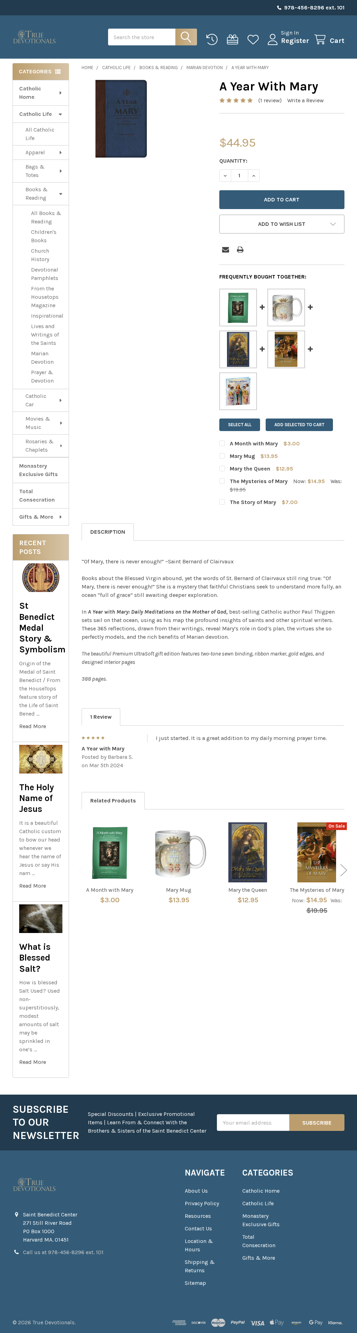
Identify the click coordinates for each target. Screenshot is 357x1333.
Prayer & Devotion (42, 376)
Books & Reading (36, 193)
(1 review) (270, 100)
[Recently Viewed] (213, 39)
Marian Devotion (42, 357)
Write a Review (305, 100)
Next (344, 870)
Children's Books (43, 236)
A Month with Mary (254, 443)
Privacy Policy (202, 1203)
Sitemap (195, 1283)
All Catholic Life (39, 133)
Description (107, 531)
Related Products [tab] (113, 800)
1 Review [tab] (101, 716)
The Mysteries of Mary (259, 481)
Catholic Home (30, 92)
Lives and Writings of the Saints (45, 334)
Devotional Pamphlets (44, 273)
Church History (40, 254)
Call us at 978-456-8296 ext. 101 (63, 1252)
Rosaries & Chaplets (39, 445)
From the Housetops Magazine (45, 297)
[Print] (240, 249)
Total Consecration (37, 495)
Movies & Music (37, 422)
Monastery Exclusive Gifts (38, 469)
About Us (196, 1190)
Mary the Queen (250, 468)
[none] (121, 118)
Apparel (35, 152)
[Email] (225, 249)
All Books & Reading (46, 217)
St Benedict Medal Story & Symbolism (42, 627)
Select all (239, 424)
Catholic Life (35, 114)
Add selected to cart (299, 424)
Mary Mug (242, 456)
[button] (281, 224)
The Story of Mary (253, 502)
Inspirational (47, 315)
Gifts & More (36, 516)
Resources (198, 1216)
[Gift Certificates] (234, 39)
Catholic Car (35, 400)
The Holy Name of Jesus (36, 798)
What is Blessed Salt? (35, 958)
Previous (82, 870)
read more (32, 726)
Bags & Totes (35, 170)
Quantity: (233, 160)
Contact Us (198, 1228)
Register (295, 41)
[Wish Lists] (254, 39)
